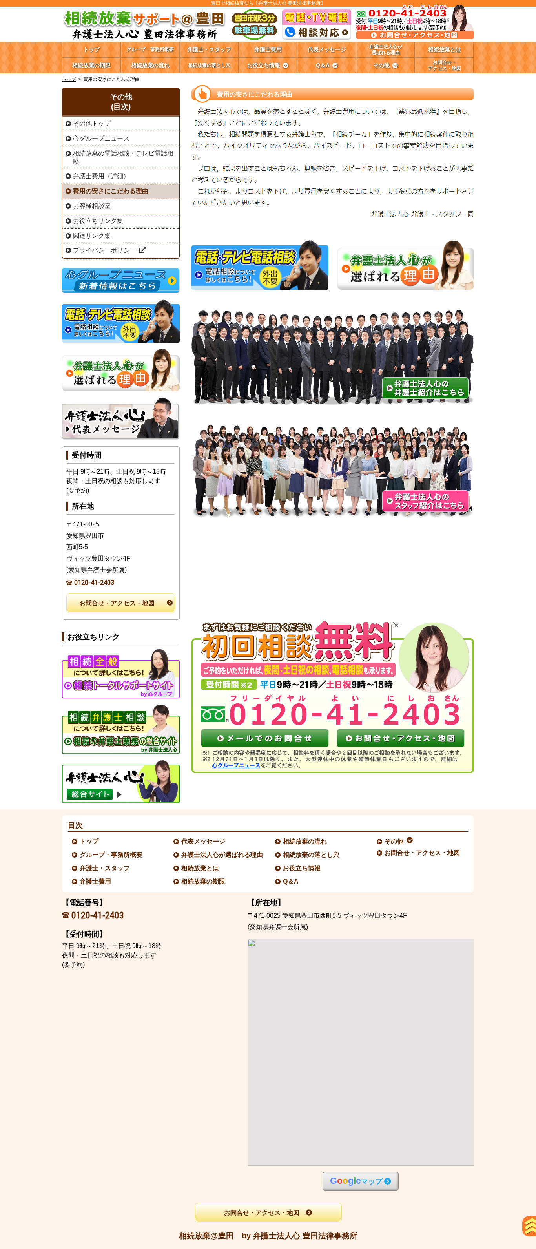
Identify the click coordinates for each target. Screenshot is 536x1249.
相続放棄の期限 (203, 881)
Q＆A (291, 881)
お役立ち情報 (302, 868)
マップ (356, 1181)
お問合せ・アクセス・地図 (117, 603)
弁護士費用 (95, 881)
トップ (91, 49)
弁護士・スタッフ (105, 868)
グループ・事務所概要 (111, 854)
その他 (394, 841)
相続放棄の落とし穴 (311, 854)
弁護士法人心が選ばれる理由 (222, 854)
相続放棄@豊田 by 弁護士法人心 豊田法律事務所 (268, 1236)
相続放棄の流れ (305, 841)
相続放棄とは (200, 868)
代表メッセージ (203, 841)
